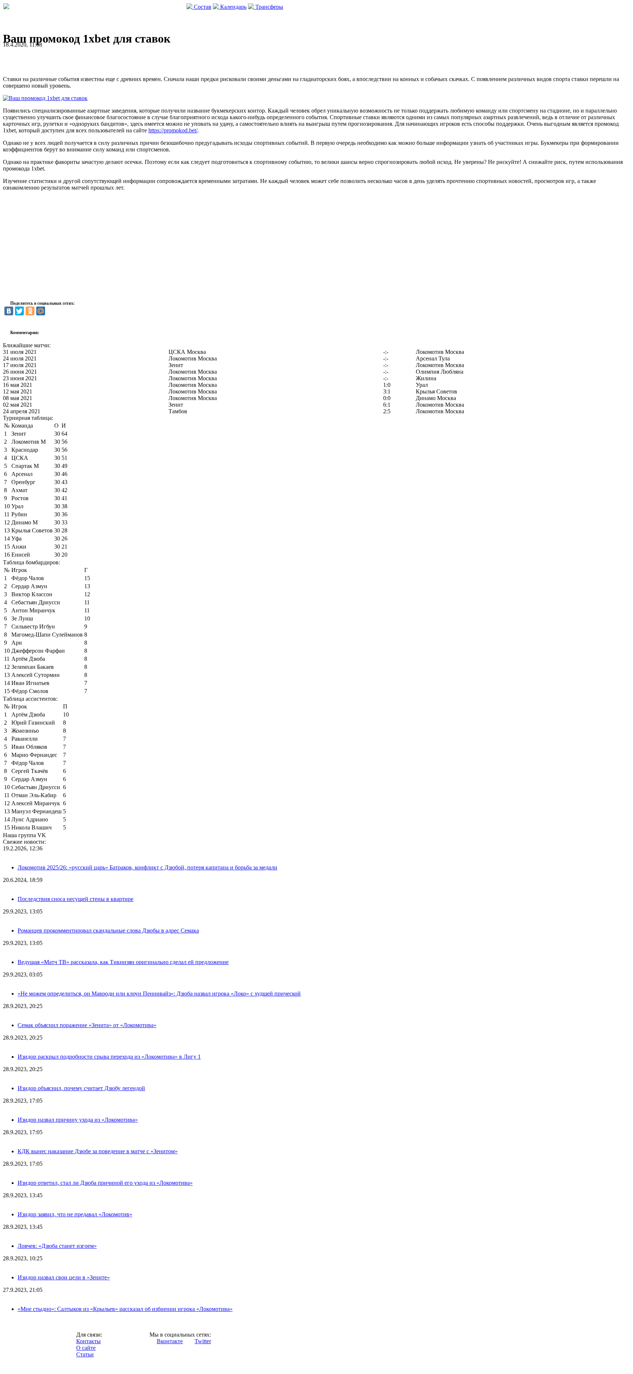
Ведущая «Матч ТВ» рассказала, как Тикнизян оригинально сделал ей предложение (123, 962)
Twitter (203, 1341)
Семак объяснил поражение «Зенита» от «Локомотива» (87, 1025)
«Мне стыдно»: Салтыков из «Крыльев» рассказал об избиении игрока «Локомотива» (125, 1309)
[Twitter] (19, 311)
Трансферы (268, 7)
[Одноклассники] (30, 311)
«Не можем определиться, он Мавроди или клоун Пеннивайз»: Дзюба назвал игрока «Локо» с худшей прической (159, 993)
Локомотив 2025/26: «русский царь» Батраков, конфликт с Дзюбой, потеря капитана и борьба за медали (147, 867)
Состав (201, 7)
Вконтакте (170, 1341)
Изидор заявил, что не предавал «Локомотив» (75, 1214)
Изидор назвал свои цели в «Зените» (64, 1277)
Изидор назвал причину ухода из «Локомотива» (78, 1120)
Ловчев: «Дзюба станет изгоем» (57, 1246)
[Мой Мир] (40, 311)
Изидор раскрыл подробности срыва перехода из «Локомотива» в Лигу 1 (109, 1057)
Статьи (85, 1354)
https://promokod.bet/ (172, 130)
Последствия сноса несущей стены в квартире (75, 899)
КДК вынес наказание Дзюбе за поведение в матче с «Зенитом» (98, 1151)
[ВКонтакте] (8, 311)
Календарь (233, 7)
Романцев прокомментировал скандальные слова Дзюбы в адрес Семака (108, 930)
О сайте (86, 1348)
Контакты (88, 1341)
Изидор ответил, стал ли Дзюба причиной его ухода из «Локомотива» (105, 1183)
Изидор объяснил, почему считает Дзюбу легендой (81, 1088)
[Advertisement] (88, 59)
